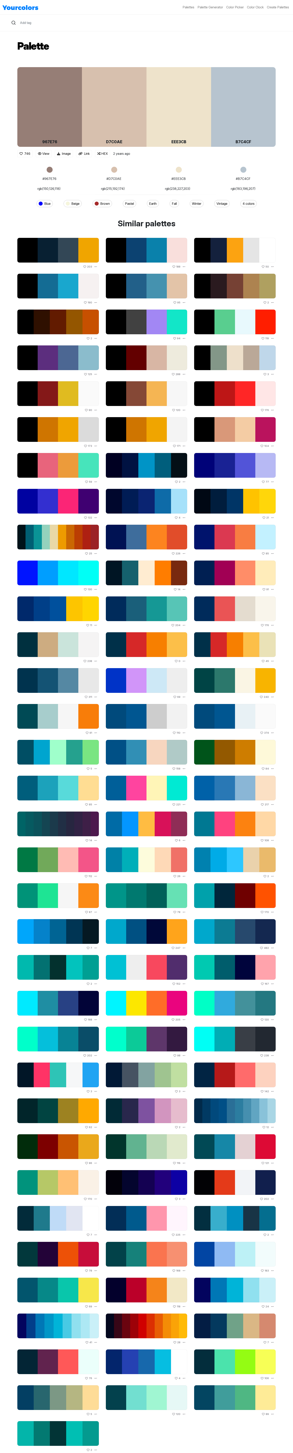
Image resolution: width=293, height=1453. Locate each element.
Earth (153, 204)
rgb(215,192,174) (113, 189)
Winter (196, 204)
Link (87, 154)
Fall (174, 204)
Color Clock (255, 7)
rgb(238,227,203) (177, 189)
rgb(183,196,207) (243, 189)
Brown (105, 204)
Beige (75, 204)
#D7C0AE (113, 179)
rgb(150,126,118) (49, 189)
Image (66, 154)
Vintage (221, 204)
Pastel (129, 204)
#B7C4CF (243, 179)
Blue (47, 204)
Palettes (188, 7)
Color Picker (235, 7)
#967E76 (49, 179)
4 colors (249, 204)
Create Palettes (278, 7)
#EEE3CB (178, 179)
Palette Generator (210, 7)
